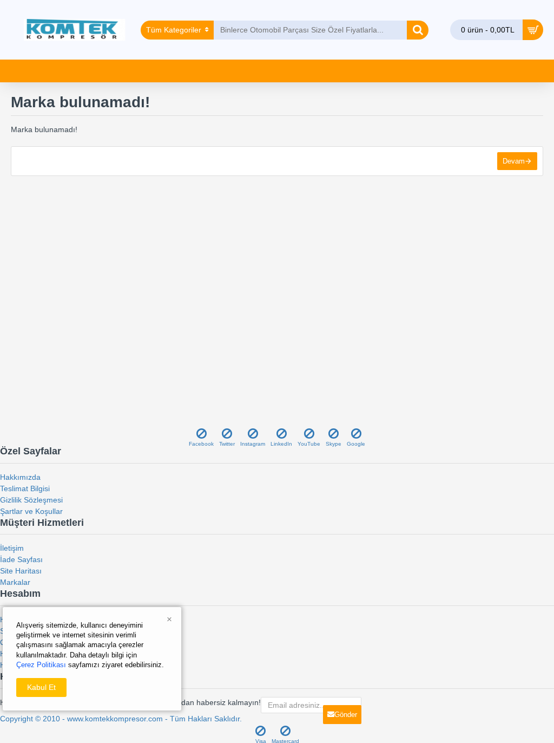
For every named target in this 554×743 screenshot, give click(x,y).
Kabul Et (41, 687)
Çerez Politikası (41, 665)
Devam (514, 161)
